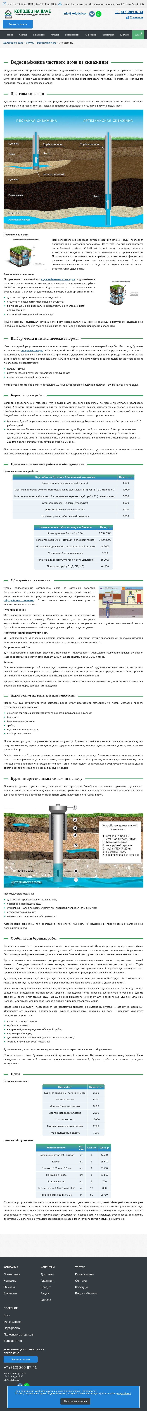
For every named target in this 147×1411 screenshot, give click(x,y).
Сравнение (136, 17)
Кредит (46, 1287)
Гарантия (47, 1280)
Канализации (38, 35)
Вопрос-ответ (13, 1340)
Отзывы (9, 1287)
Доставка (47, 1274)
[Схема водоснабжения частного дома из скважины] (121, 617)
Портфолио (12, 1328)
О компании (91, 35)
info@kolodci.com (75, 13)
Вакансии (10, 1293)
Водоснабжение (72, 35)
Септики (23, 35)
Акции (138, 35)
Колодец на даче (13, 42)
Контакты (124, 35)
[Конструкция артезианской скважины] (121, 308)
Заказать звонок (17, 24)
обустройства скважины (19, 600)
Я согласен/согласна (75, 1401)
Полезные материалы (19, 1334)
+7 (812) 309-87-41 (129, 12)
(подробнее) (89, 1390)
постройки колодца (32, 350)
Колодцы (55, 35)
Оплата (46, 1300)
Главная (9, 35)
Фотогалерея (108, 35)
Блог (7, 1315)
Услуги (30, 42)
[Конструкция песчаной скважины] (26, 269)
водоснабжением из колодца (58, 279)
